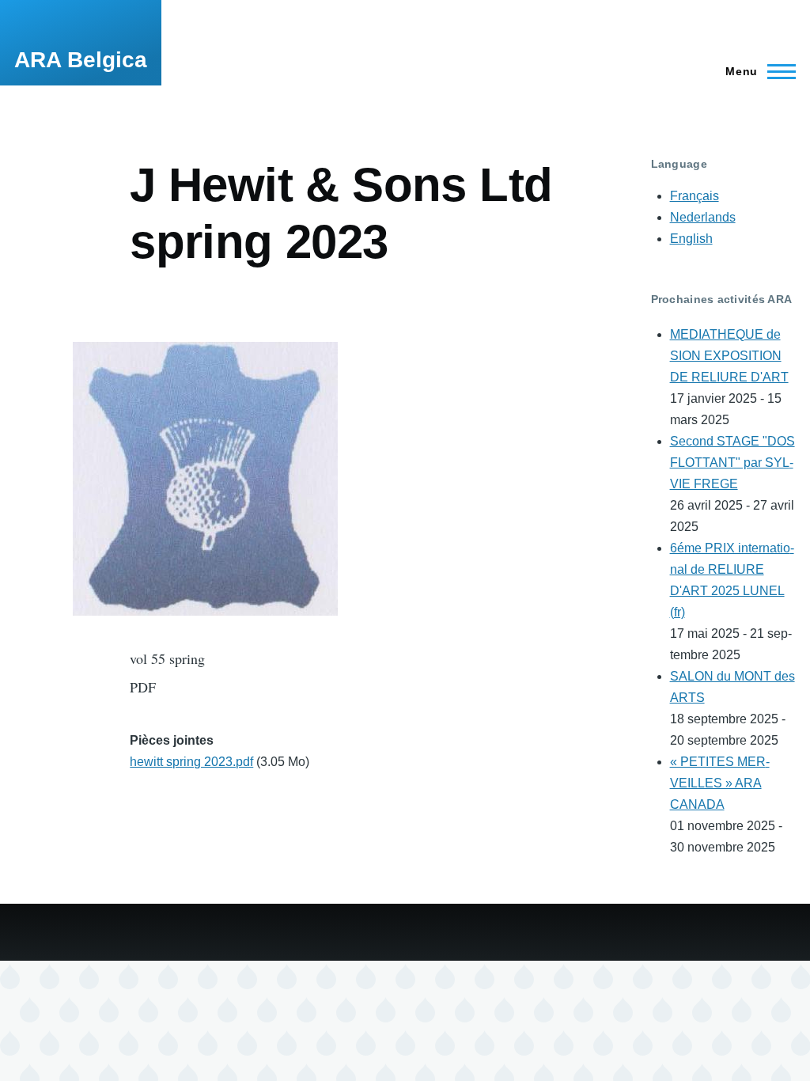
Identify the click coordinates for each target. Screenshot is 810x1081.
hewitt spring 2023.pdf (191, 761)
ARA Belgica (80, 59)
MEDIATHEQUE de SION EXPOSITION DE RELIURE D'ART (729, 356)
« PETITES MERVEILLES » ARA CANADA (720, 783)
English (691, 238)
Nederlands (703, 217)
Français (694, 196)
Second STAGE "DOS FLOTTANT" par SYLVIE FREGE (732, 462)
